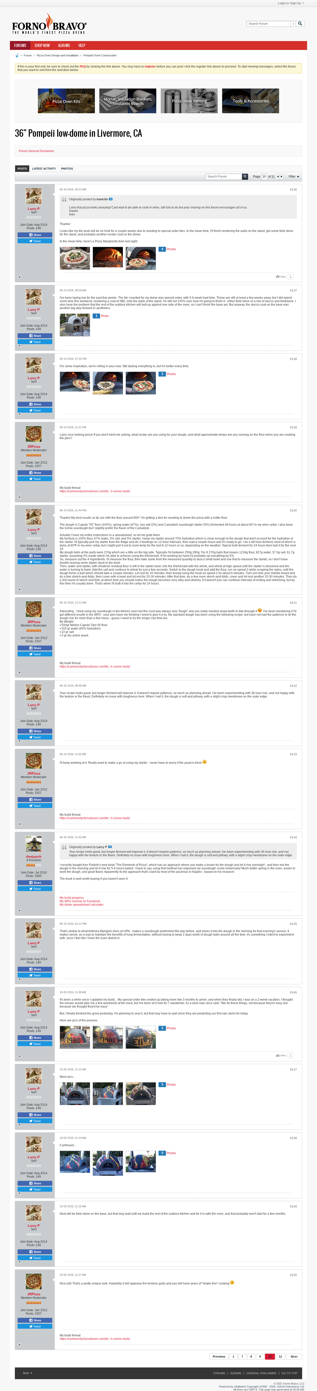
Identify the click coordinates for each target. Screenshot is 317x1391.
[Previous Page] (278, 176)
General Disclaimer (261, 1373)
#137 (293, 290)
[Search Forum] (300, 24)
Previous (219, 1356)
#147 (293, 1069)
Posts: (31, 228)
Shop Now (42, 45)
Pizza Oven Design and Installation (58, 55)
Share (37, 234)
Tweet (37, 241)
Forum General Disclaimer (36, 151)
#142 (293, 686)
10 (270, 1356)
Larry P (34, 209)
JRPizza (33, 447)
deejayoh (34, 856)
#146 (293, 992)
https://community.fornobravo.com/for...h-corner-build (95, 491)
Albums (64, 45)
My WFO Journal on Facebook (80, 901)
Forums (20, 45)
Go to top (289, 1373)
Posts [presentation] (22, 168)
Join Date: (27, 224)
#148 (293, 1138)
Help (82, 45)
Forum (28, 55)
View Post (110, 199)
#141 (293, 603)
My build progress (72, 897)
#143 (293, 754)
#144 (293, 837)
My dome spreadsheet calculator (82, 904)
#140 (293, 510)
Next (294, 1356)
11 (280, 1356)
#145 (293, 924)
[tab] (22, 168)
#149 (293, 1206)
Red (26, 1373)
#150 (293, 1275)
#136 (293, 189)
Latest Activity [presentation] (44, 168)
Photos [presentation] (67, 168)
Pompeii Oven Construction (99, 55)
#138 (293, 359)
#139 (293, 427)
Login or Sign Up (289, 3)
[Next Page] (281, 176)
